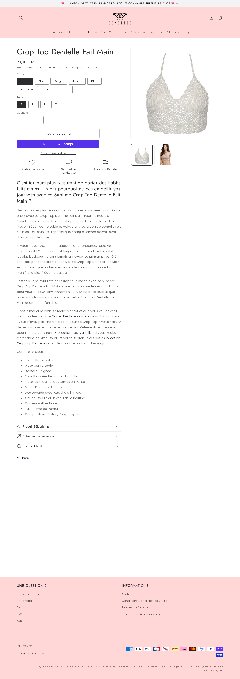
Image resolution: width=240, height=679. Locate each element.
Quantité (22, 112)
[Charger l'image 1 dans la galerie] (141, 154)
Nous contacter (28, 594)
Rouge (64, 89)
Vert (47, 89)
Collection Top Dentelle (73, 332)
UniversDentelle (50, 666)
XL (56, 104)
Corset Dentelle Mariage (70, 316)
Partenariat (25, 601)
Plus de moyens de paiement (58, 153)
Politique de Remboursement (143, 614)
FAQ (19, 614)
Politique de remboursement (79, 666)
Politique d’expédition (173, 666)
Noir (42, 81)
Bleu (94, 81)
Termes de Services (136, 607)
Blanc (25, 81)
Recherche (129, 594)
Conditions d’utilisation (145, 666)
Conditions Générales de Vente (144, 601)
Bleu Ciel (27, 89)
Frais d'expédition (47, 67)
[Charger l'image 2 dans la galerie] (165, 154)
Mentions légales (213, 670)
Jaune (77, 81)
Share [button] (25, 458)
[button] (21, 18)
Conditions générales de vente (206, 666)
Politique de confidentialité (113, 666)
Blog (20, 607)
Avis (19, 621)
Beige (58, 81)
